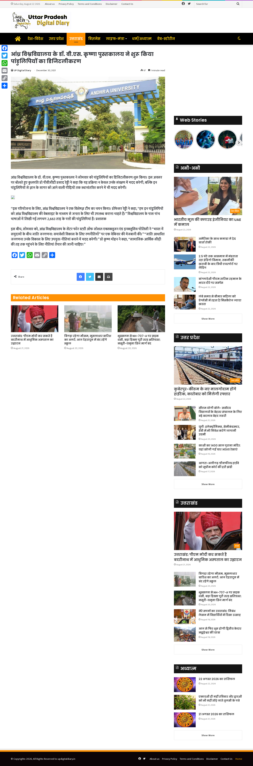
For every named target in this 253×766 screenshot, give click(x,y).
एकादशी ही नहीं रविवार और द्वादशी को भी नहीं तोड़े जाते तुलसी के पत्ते (220, 699)
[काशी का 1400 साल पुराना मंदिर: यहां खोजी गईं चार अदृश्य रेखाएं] (185, 451)
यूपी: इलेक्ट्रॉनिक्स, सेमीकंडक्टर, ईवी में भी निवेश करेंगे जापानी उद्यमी (219, 430)
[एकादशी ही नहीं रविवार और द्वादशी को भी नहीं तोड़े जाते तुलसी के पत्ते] (185, 702)
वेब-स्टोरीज (166, 38)
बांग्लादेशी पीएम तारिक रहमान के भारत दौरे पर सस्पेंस (220, 281)
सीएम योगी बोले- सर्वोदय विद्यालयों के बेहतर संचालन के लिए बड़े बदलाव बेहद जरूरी (220, 412)
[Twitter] (4, 55)
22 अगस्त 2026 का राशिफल (217, 679)
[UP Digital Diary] (41, 20)
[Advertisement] (208, 78)
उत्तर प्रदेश (56, 38)
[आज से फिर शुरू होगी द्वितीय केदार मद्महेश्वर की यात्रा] (185, 634)
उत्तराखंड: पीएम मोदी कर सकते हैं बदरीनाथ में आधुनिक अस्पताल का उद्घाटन (32, 339)
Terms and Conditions (90, 4)
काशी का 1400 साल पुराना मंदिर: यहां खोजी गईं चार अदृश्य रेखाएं (220, 447)
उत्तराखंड (76, 38)
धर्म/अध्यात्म (142, 38)
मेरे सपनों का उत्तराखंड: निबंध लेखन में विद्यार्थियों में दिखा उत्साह (220, 613)
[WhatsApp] (4, 63)
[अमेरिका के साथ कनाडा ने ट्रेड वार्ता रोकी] (185, 244)
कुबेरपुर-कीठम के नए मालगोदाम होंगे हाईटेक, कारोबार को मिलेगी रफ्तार (205, 391)
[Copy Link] (4, 78)
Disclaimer (111, 4)
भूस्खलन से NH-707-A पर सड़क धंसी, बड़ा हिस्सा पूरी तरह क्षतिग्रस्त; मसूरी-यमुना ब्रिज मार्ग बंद (139, 339)
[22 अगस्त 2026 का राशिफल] (185, 684)
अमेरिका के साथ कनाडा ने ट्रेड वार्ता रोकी (217, 241)
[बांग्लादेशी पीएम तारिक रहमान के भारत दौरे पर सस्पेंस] (185, 284)
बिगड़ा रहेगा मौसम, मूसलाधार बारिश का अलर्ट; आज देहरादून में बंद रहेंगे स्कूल (87, 339)
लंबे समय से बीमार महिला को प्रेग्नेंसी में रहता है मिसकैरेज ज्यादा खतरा (220, 300)
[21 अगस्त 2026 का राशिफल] (185, 719)
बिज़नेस (94, 38)
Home (238, 759)
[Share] (4, 85)
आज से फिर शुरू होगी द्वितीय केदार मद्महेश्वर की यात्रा (220, 631)
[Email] (4, 70)
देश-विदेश (35, 38)
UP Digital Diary (22, 70)
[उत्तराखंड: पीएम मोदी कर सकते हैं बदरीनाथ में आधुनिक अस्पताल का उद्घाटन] (34, 318)
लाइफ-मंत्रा (115, 38)
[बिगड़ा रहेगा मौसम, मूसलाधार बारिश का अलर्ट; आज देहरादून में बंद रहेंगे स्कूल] (88, 318)
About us (50, 4)
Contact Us (127, 4)
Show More (208, 319)
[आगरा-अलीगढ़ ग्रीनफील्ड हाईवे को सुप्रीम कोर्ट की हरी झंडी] (185, 468)
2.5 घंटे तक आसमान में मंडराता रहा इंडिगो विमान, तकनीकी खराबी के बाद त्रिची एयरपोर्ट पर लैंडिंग (218, 262)
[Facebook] (4, 48)
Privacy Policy (66, 4)
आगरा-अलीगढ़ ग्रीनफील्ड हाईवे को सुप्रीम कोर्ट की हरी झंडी (219, 465)
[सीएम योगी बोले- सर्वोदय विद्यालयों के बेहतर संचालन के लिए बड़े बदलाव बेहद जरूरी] (185, 413)
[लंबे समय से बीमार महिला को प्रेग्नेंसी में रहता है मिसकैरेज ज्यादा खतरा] (185, 302)
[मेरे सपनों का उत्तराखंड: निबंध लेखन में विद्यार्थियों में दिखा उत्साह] (185, 616)
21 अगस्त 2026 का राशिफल (216, 714)
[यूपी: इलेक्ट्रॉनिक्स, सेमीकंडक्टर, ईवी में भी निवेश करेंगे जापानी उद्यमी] (185, 432)
